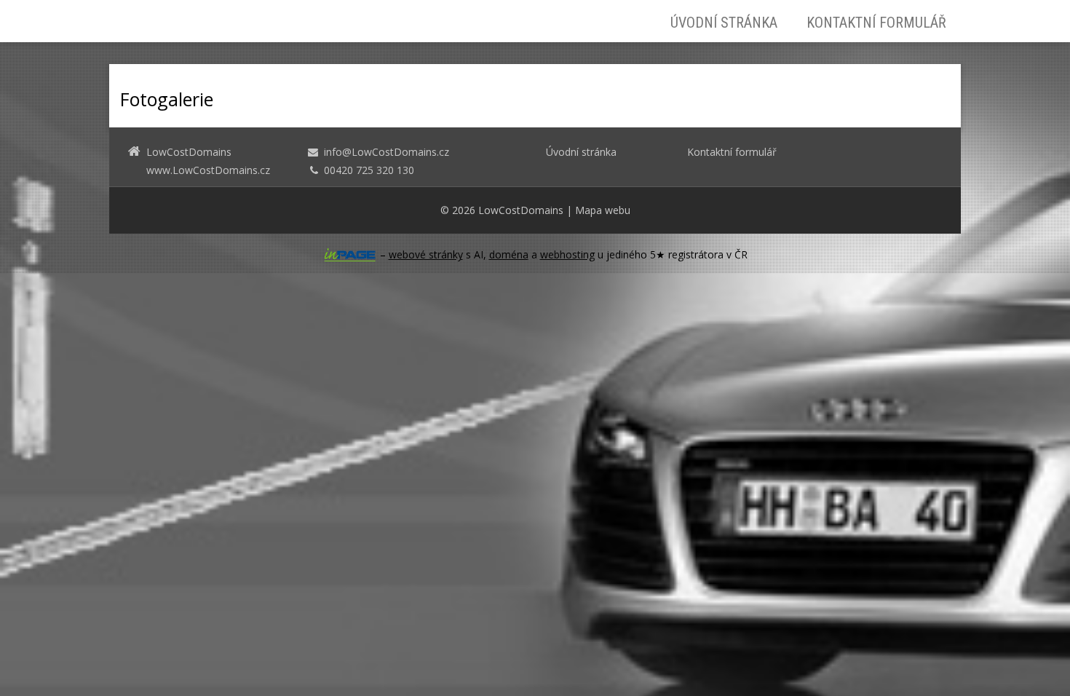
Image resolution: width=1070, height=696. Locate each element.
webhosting (567, 254)
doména (508, 254)
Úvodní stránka (723, 22)
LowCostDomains (520, 210)
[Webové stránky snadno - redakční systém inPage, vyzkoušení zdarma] (350, 255)
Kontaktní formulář (876, 22)
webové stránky (426, 254)
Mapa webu (602, 210)
